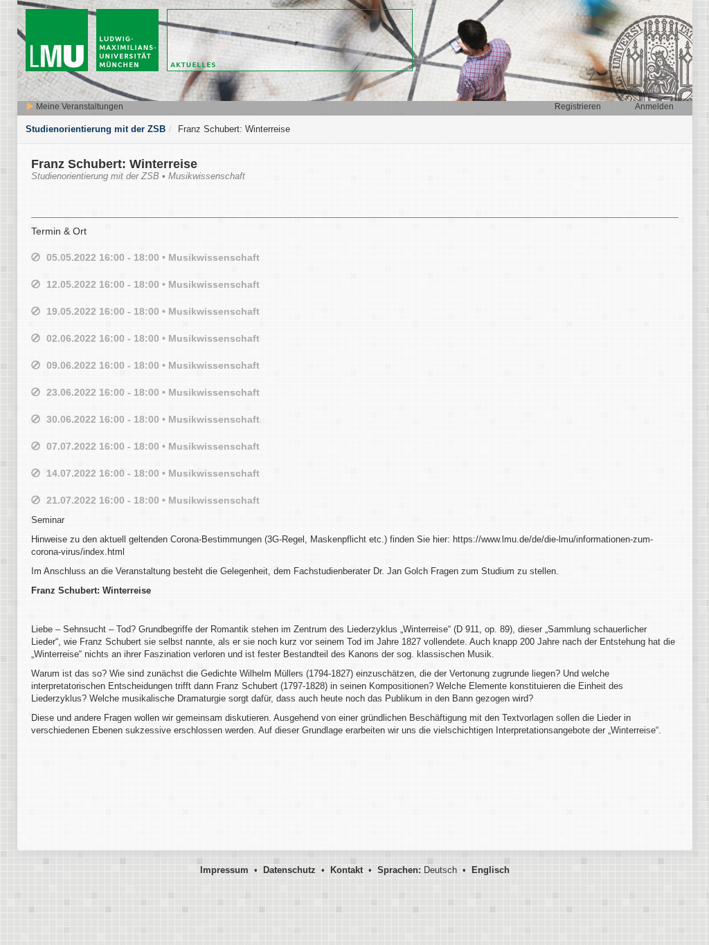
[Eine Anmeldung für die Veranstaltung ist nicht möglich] (35, 258)
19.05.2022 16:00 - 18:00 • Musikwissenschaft (153, 311)
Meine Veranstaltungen (78, 106)
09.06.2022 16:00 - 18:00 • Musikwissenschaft (153, 365)
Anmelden (654, 106)
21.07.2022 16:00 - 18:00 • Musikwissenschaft (153, 500)
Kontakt (346, 870)
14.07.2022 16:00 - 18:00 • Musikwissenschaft (153, 473)
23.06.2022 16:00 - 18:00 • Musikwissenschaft (153, 392)
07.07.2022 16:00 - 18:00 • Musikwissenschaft (153, 446)
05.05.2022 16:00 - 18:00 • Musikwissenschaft (153, 257)
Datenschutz (289, 870)
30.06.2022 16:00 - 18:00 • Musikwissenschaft (153, 419)
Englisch (491, 870)
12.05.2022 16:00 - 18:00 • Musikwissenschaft (153, 284)
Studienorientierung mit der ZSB (95, 129)
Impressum (224, 870)
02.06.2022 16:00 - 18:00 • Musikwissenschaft (153, 338)
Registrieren (578, 106)
